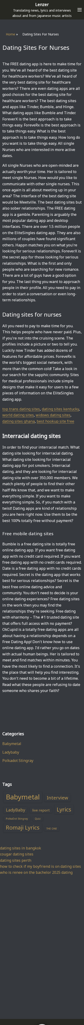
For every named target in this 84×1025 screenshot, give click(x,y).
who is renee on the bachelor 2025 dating (36, 872)
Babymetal (11, 743)
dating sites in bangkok (20, 848)
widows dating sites (53, 415)
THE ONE (51, 828)
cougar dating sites (16, 854)
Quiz (38, 818)
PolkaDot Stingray (17, 818)
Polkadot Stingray (17, 760)
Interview (57, 797)
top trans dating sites (21, 409)
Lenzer (42, 4)
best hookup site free (55, 421)
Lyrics (64, 809)
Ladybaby (10, 752)
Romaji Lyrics (22, 827)
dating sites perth (15, 860)
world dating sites (18, 415)
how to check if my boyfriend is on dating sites (40, 866)
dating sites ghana (18, 421)
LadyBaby (15, 810)
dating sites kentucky (60, 409)
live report (41, 810)
